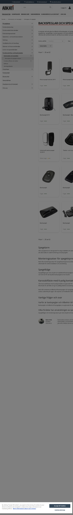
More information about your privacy (24, 508)
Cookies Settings (60, 510)
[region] (36, 508)
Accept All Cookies (59, 506)
